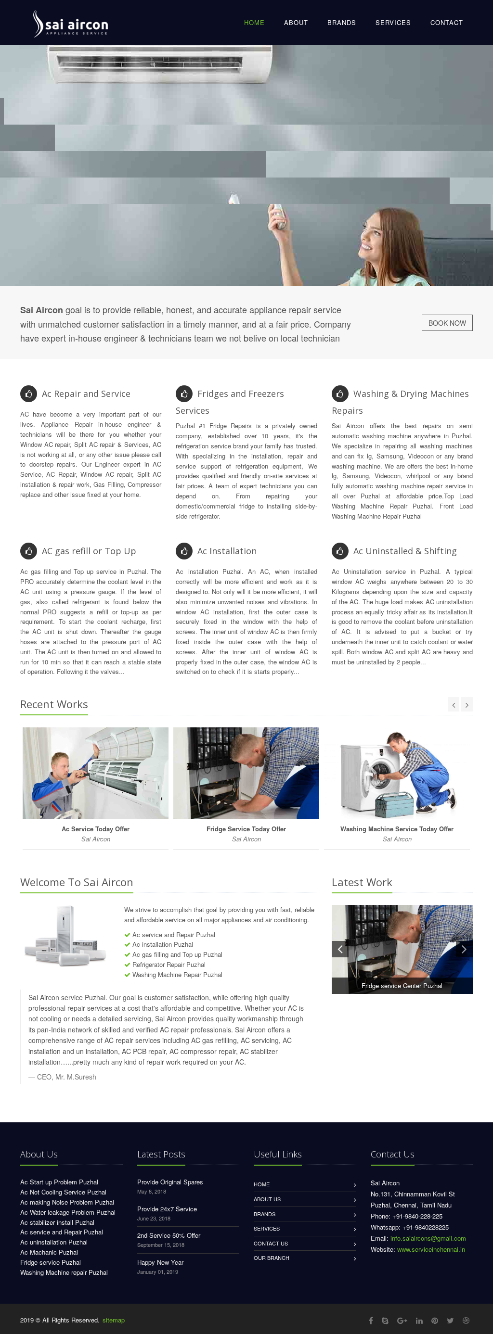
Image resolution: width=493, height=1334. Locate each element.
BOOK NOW (447, 323)
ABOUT (296, 22)
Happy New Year (160, 1262)
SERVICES (393, 22)
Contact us (271, 1243)
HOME (254, 22)
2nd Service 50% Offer (168, 1235)
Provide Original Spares (170, 1181)
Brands (264, 1214)
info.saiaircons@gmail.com (428, 1238)
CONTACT (446, 22)
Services (267, 1228)
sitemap (114, 1319)
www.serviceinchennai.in (431, 1249)
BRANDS (341, 22)
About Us (267, 1199)
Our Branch (271, 1257)
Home (262, 1184)
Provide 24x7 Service (167, 1208)
